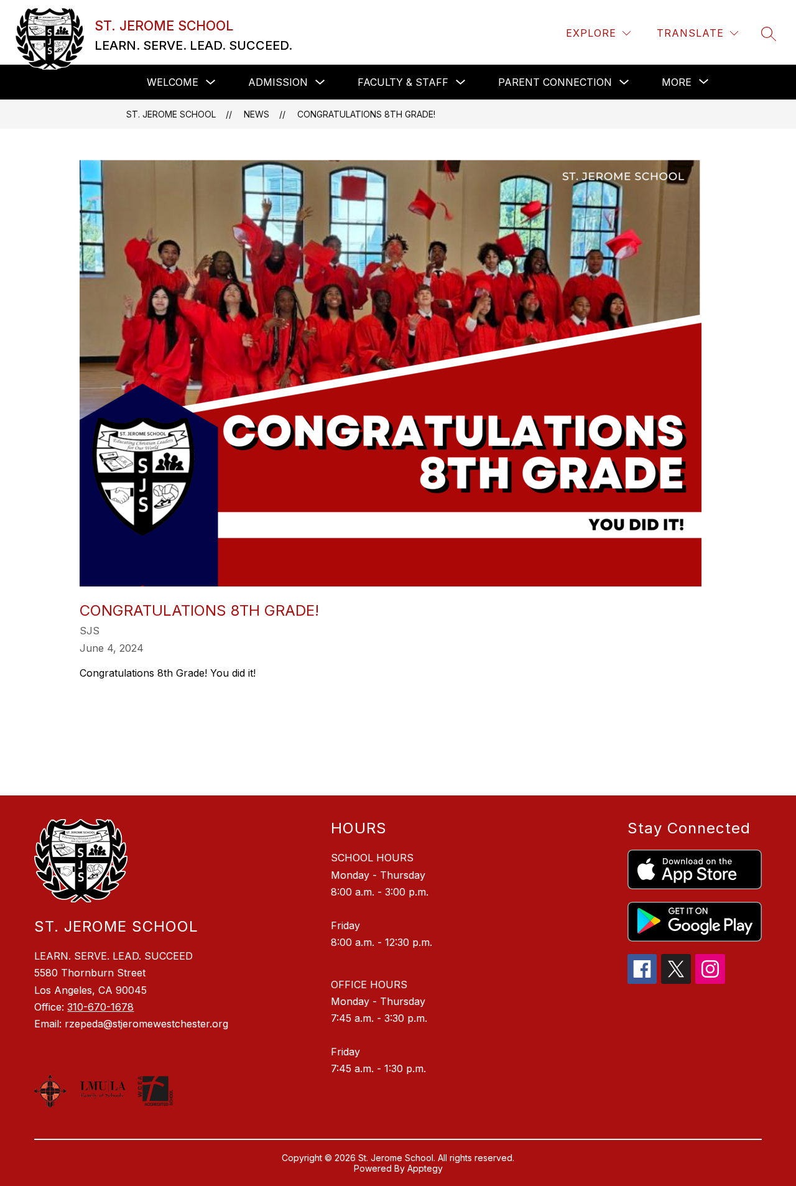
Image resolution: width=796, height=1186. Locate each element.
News (256, 114)
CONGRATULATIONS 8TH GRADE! (366, 114)
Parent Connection (555, 82)
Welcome (172, 82)
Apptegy (425, 1168)
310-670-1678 (100, 1007)
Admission (278, 82)
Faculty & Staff (403, 82)
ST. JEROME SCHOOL (171, 114)
